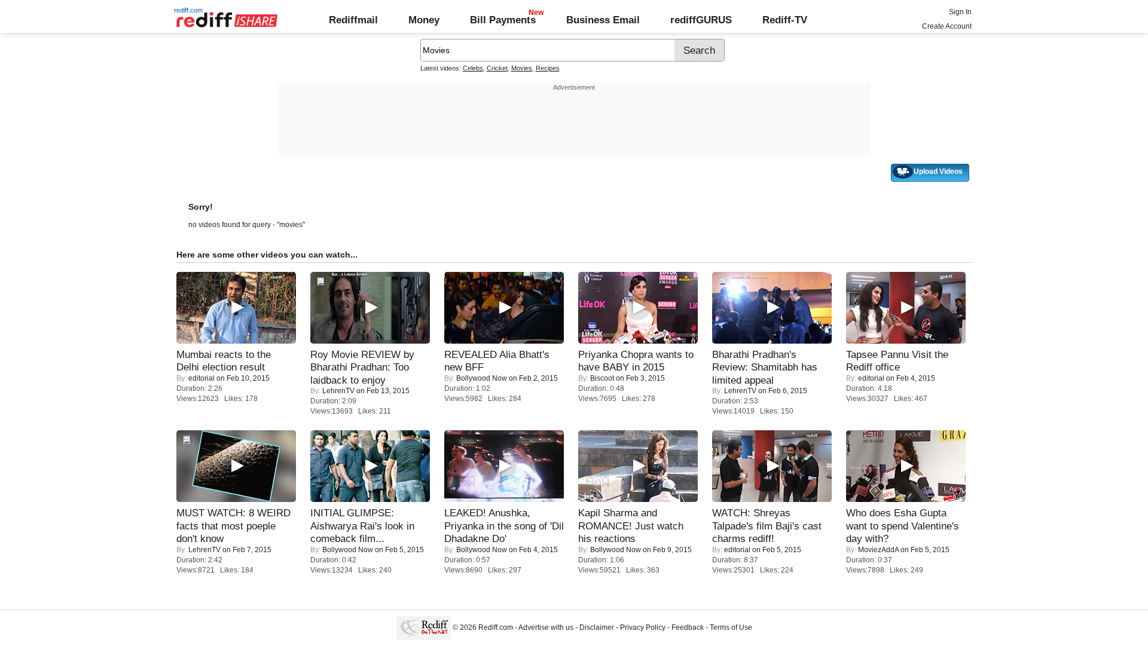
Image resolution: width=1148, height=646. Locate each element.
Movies (521, 68)
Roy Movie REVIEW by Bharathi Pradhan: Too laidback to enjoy (362, 367)
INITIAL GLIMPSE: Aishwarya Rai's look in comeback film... (362, 525)
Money (423, 19)
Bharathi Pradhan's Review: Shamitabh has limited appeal (764, 367)
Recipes (548, 68)
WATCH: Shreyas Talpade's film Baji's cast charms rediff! (767, 525)
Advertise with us (545, 627)
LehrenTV (338, 391)
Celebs (473, 68)
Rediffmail (353, 19)
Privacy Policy (642, 627)
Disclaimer (596, 627)
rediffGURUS (701, 19)
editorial (201, 378)
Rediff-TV (784, 19)
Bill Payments (503, 19)
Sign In (960, 12)
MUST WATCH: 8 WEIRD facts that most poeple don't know (233, 525)
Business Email (603, 19)
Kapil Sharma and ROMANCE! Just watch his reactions (630, 525)
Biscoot (602, 378)
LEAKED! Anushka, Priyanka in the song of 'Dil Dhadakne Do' (504, 525)
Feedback (687, 627)
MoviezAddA (878, 550)
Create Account (947, 26)
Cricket (497, 68)
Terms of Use (731, 627)
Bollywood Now (481, 378)
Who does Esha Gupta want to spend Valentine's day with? (902, 525)
